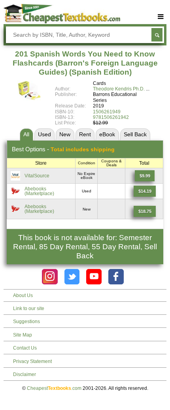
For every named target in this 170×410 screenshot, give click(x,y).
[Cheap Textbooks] (62, 21)
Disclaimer (24, 374)
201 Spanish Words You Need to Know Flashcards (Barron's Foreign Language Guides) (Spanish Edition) (85, 63)
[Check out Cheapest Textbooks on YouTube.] (94, 276)
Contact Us (25, 348)
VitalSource (37, 176)
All (26, 134)
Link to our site (28, 308)
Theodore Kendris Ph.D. (119, 89)
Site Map (22, 335)
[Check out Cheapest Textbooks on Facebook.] (116, 276)
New (64, 134)
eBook (107, 134)
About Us (23, 295)
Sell (135, 134)
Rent (85, 134)
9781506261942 (111, 117)
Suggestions (26, 321)
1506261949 (107, 112)
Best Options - (63, 149)
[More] (161, 17)
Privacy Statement (32, 361)
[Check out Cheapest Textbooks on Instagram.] (49, 276)
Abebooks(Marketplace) (39, 191)
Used (44, 134)
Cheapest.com (54, 388)
